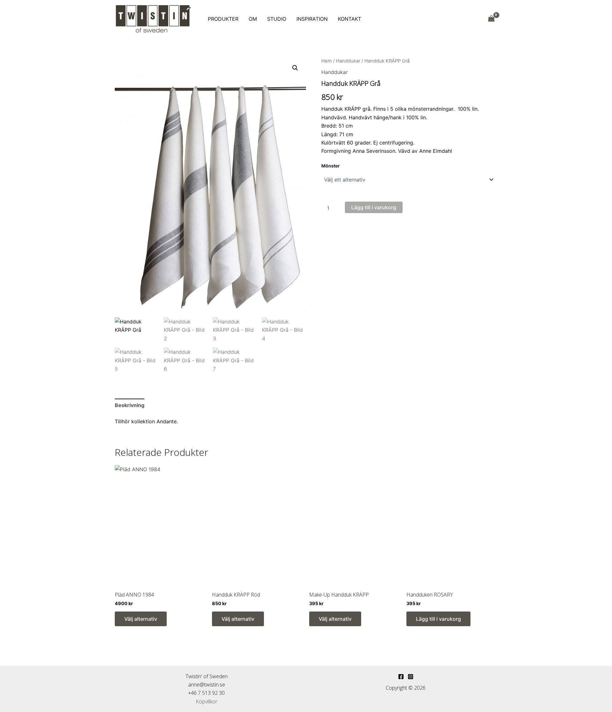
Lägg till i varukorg (373, 207)
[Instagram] (410, 676)
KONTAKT (349, 19)
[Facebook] (401, 676)
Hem (326, 61)
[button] (295, 68)
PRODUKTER (223, 19)
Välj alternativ (140, 619)
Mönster (330, 165)
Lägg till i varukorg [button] (438, 619)
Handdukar (348, 61)
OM (253, 19)
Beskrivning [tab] (129, 405)
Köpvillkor (206, 701)
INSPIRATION (312, 19)
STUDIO (276, 19)
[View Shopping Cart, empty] (491, 19)
